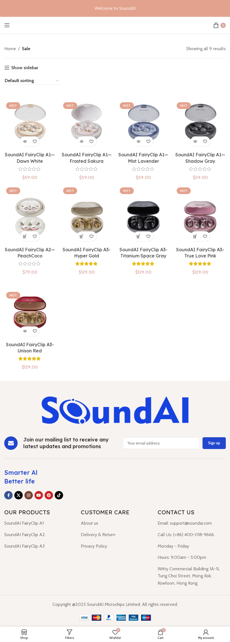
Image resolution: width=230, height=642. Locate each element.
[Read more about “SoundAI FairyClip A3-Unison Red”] (25, 331)
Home (10, 48)
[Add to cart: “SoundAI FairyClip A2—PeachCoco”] (25, 236)
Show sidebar (24, 67)
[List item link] (38, 523)
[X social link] (18, 495)
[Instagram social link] (28, 495)
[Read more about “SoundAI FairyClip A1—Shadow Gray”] (195, 141)
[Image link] (115, 409)
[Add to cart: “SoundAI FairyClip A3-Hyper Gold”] (82, 236)
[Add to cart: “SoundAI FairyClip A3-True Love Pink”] (195, 236)
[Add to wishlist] (35, 141)
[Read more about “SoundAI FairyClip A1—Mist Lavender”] (138, 141)
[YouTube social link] (38, 495)
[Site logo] (115, 24)
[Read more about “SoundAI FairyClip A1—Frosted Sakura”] (82, 141)
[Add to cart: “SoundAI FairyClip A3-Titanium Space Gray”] (138, 236)
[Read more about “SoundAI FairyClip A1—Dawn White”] (25, 141)
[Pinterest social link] (49, 495)
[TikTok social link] (59, 495)
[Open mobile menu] (7, 25)
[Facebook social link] (8, 495)
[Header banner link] (115, 8)
